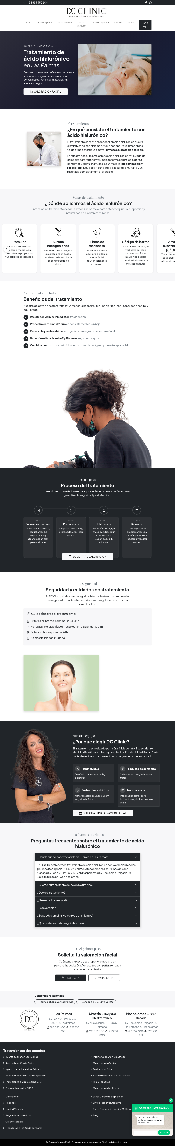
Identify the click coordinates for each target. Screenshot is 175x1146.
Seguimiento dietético (18, 1115)
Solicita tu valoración (89, 556)
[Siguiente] (170, 249)
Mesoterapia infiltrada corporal (23, 1127)
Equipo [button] (117, 22)
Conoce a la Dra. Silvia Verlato (97, 1001)
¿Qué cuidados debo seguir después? (60, 923)
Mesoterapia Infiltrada (106, 1088)
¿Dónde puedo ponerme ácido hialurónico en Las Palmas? (72, 857)
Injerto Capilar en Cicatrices (109, 1056)
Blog (95, 1115)
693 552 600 (161, 1107)
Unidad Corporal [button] (99, 22)
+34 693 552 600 (37, 2)
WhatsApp (105, 977)
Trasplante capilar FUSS (19, 1088)
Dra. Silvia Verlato (124, 748)
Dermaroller (12, 1096)
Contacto (132, 22)
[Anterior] (6, 249)
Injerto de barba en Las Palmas (23, 1069)
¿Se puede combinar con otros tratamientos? (65, 915)
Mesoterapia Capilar (105, 1063)
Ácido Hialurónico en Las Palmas (111, 1075)
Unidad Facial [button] (64, 22)
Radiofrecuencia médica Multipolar (113, 1109)
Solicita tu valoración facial (104, 813)
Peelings (10, 1102)
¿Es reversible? (46, 907)
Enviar (163, 1132)
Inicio (28, 22)
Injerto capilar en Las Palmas (21, 1056)
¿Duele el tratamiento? (51, 892)
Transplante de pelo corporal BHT (25, 1081)
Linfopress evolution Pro (107, 1102)
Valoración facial (47, 91)
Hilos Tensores (101, 1081)
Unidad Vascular (81, 24)
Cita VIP (145, 24)
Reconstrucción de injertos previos (25, 1075)
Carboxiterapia (14, 1121)
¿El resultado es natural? (52, 900)
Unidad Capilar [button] (43, 22)
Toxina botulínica (102, 1069)
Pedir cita (72, 977)
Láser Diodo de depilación (108, 1096)
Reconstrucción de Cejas (19, 1063)
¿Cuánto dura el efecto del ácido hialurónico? (65, 884)
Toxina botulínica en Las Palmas (56, 1001)
